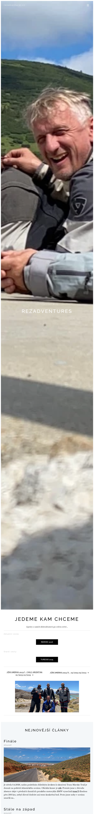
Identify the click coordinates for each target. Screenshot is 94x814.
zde (60, 788)
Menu (88, 5)
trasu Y (76, 791)
